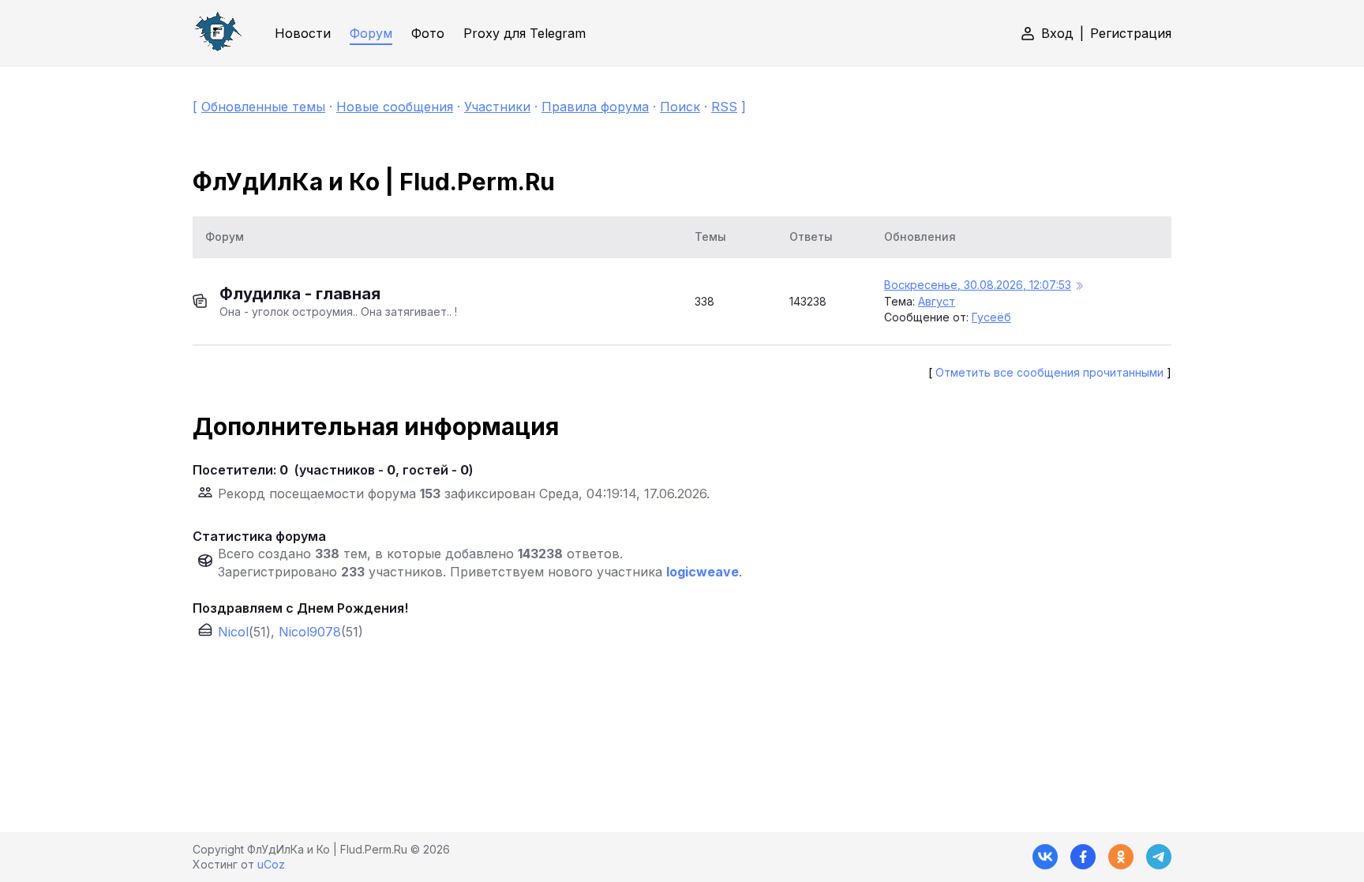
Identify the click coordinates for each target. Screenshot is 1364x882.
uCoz (271, 864)
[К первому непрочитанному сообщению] (1079, 286)
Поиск (680, 106)
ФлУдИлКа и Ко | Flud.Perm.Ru (374, 181)
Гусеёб (991, 317)
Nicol (233, 632)
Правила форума (595, 106)
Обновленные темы (263, 106)
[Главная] (218, 33)
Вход (1057, 33)
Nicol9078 (310, 632)
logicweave (702, 572)
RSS (724, 106)
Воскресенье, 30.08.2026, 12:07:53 (977, 284)
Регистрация (1130, 33)
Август (936, 301)
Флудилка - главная (299, 293)
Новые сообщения (394, 106)
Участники (497, 106)
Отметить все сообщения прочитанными (1049, 372)
